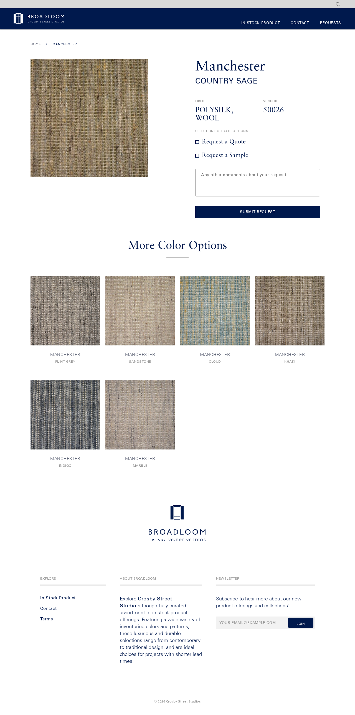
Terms (46, 619)
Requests (330, 23)
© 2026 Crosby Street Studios (177, 701)
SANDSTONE (140, 361)
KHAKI (289, 361)
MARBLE (140, 466)
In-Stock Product (260, 23)
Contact (300, 23)
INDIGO (65, 466)
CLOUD (215, 361)
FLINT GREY (65, 361)
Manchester (65, 355)
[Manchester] (65, 310)
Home (36, 44)
